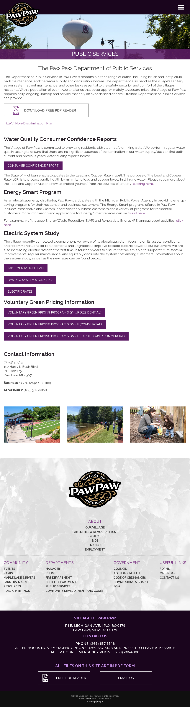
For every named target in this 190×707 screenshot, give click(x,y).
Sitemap (91, 701)
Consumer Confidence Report (33, 165)
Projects (95, 536)
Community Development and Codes (74, 591)
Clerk (50, 573)
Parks (8, 573)
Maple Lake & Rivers (19, 577)
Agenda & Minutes (128, 573)
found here (136, 213)
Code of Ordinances (130, 577)
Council (120, 569)
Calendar (168, 573)
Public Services (58, 586)
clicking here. (143, 184)
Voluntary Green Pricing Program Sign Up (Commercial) (55, 324)
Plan (50, 123)
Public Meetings (17, 591)
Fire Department (58, 577)
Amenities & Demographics (95, 532)
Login (100, 701)
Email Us (126, 678)
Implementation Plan (26, 268)
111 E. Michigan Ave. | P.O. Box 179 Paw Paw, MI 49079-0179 (95, 628)
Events (9, 569)
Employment (95, 549)
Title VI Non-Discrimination (25, 123)
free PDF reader (71, 678)
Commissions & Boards (132, 582)
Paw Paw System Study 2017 (30, 280)
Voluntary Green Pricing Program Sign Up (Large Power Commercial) (66, 336)
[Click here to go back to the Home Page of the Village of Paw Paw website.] (22, 27)
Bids (95, 540)
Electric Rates (20, 291)
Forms (165, 569)
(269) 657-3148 (102, 644)
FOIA (117, 586)
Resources (12, 586)
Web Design (85, 698)
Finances (95, 545)
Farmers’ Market (17, 582)
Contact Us (169, 577)
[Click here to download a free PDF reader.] (46, 116)
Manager (52, 569)
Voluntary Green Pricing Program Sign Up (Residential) (54, 312)
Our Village (95, 527)
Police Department (60, 582)
